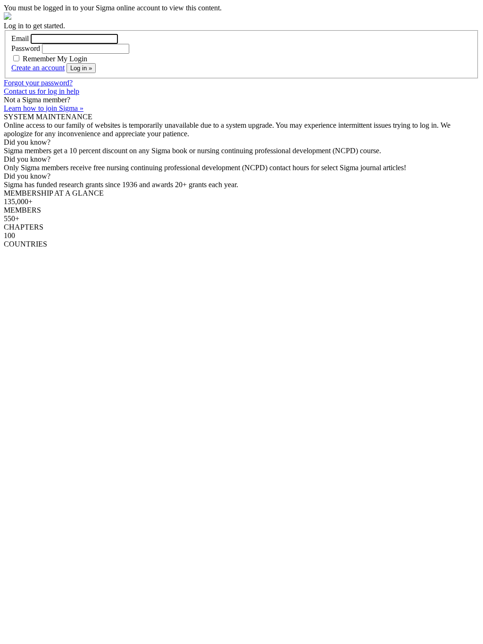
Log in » (81, 68)
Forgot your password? (38, 83)
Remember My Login (54, 59)
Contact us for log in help (41, 91)
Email (20, 38)
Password (25, 48)
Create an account (38, 68)
